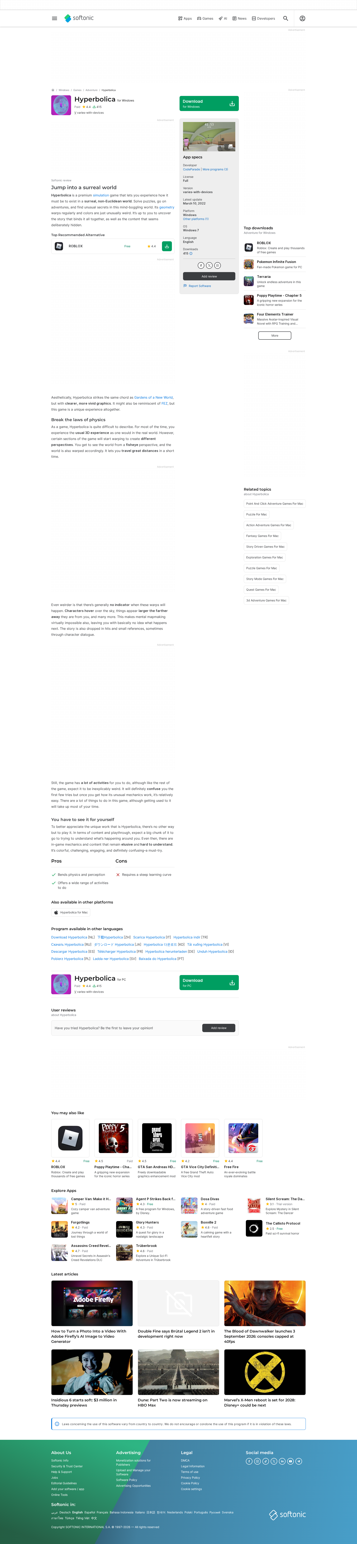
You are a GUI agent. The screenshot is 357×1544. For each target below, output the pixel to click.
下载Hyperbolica (110, 937)
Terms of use (189, 1471)
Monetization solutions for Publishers (133, 1462)
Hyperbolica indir (187, 937)
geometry (166, 207)
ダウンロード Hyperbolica (114, 944)
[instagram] (257, 1461)
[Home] (53, 90)
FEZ (165, 403)
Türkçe (69, 1518)
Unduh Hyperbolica (212, 951)
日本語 (150, 1512)
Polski (188, 1512)
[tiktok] (265, 1461)
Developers (266, 18)
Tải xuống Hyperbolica (205, 944)
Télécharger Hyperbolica (116, 951)
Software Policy (126, 1480)
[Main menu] (54, 18)
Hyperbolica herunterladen (166, 951)
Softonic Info (59, 1460)
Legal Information (193, 1466)
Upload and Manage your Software (133, 1472)
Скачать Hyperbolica (67, 944)
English (77, 1512)
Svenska (227, 1512)
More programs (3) (215, 169)
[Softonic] (79, 18)
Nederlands (175, 1512)
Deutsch (65, 1512)
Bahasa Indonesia (121, 1512)
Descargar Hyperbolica (69, 951)
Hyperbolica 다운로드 (160, 944)
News (242, 18)
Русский (214, 1512)
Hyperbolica (104, 99)
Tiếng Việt (82, 1518)
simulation (101, 195)
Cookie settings (191, 1489)
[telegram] (298, 1461)
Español (89, 1512)
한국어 (161, 1512)
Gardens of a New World (153, 397)
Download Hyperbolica (69, 937)
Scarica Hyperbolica (149, 937)
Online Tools (59, 1494)
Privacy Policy (190, 1477)
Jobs (54, 1477)
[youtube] (290, 1461)
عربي (54, 1512)
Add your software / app (67, 1489)
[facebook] (201, 265)
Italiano (140, 1512)
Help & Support (61, 1471)
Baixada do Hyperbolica (157, 959)
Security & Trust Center (67, 1466)
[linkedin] (282, 1461)
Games (207, 18)
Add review (209, 276)
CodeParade (191, 169)
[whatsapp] (217, 265)
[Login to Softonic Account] (302, 18)
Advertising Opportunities (133, 1485)
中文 (94, 1518)
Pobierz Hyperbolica (67, 959)
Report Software (200, 286)
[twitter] (209, 265)
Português (201, 1512)
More (274, 335)
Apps (188, 18)
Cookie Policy (190, 1483)
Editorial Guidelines (64, 1483)
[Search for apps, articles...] (285, 18)
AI (225, 18)
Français (102, 1512)
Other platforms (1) (196, 219)
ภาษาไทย (57, 1518)
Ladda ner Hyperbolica (111, 959)
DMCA (185, 1460)
